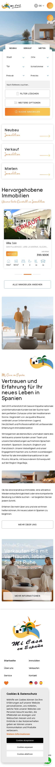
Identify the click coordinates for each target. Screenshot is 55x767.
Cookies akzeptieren (25, 740)
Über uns (8, 668)
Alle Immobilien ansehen (28, 284)
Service (8, 675)
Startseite (10, 660)
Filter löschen (29, 93)
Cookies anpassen (25, 747)
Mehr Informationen (27, 595)
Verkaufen (34, 668)
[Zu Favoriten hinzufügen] (8, 213)
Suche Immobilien (29, 111)
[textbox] (16, 57)
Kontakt (33, 675)
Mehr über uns (27, 524)
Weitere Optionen (29, 102)
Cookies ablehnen (25, 754)
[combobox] (15, 57)
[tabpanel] (27, 238)
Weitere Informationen (18, 734)
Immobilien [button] (34, 660)
